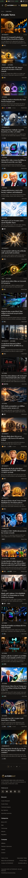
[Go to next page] (19, 766)
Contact (3, 852)
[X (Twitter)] (2, 791)
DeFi (3, 278)
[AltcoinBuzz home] (11, 5)
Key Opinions (4, 810)
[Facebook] (14, 791)
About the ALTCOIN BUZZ (7, 860)
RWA (2, 825)
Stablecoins (5, 528)
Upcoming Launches (6, 813)
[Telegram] (10, 791)
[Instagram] (19, 791)
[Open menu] (2, 5)
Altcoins (10, 65)
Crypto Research (5, 801)
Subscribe (24, 5)
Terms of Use (4, 858)
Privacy (4, 65)
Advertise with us (22, 863)
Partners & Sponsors (6, 846)
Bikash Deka (24, 108)
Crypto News (4, 804)
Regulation (4, 834)
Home (2, 11)
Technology (4, 828)
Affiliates (3, 843)
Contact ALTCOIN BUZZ (7, 863)
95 (16, 766)
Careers (3, 849)
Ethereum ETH (5, 127)
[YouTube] (6, 791)
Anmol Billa (24, 77)
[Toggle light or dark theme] (19, 5)
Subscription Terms (22, 858)
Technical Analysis (6, 807)
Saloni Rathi (24, 45)
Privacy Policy (23, 860)
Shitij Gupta (24, 138)
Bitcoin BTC (5, 34)
